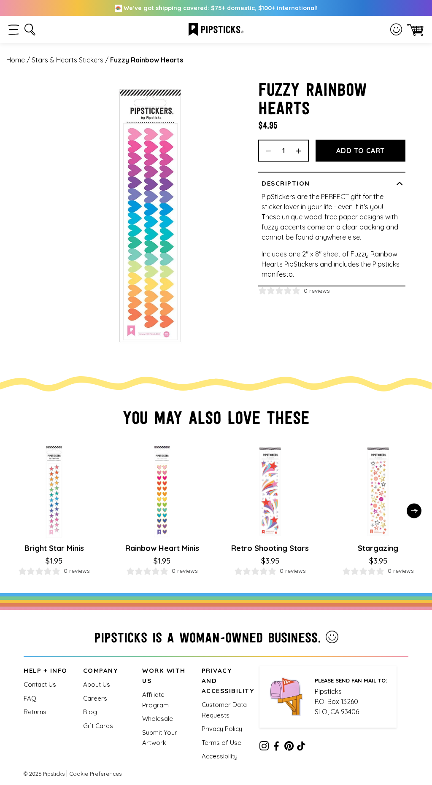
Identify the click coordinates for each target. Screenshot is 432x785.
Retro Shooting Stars (270, 548)
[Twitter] (289, 747)
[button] (13, 29)
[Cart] (415, 30)
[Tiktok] (301, 747)
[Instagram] (264, 747)
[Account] (396, 29)
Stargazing (378, 548)
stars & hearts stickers (67, 60)
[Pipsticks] (216, 28)
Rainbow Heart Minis (162, 548)
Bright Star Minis (54, 548)
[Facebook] (276, 747)
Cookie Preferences (95, 773)
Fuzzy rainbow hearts (146, 60)
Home (15, 60)
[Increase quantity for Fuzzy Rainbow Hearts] (301, 150)
